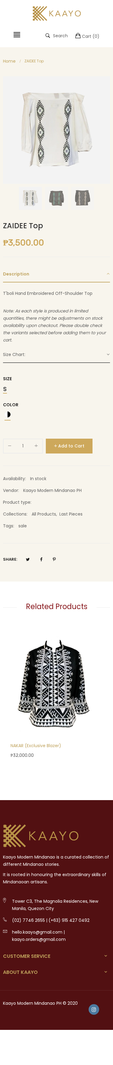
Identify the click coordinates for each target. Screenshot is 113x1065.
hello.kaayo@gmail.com (37, 932)
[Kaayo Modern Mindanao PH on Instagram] (94, 1009)
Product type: (17, 502)
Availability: (14, 479)
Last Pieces (71, 514)
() (90, 36)
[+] (36, 447)
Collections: (15, 514)
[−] (10, 447)
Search (60, 35)
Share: (10, 559)
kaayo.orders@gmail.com (39, 939)
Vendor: (11, 490)
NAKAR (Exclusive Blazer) (36, 746)
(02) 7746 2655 (28, 920)
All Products (44, 514)
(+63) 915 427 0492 (69, 920)
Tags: (8, 526)
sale (22, 526)
